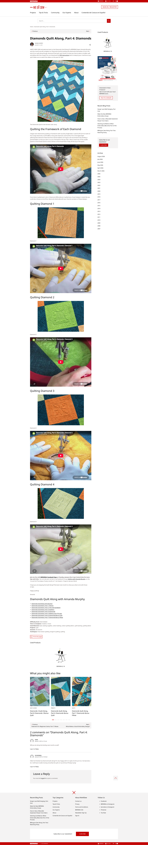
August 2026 (101, 156)
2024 (99, 179)
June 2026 (100, 162)
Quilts (73, 708)
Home (31, 26)
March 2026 (101, 171)
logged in (43, 778)
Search (109, 21)
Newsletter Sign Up (80, 813)
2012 (99, 214)
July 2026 (100, 159)
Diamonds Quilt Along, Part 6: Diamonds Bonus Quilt (47, 615)
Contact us (78, 801)
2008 (99, 226)
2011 (99, 217)
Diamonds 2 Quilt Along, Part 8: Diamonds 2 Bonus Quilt (39, 713)
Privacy (77, 804)
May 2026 (100, 165)
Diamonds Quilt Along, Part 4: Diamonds (43, 611)
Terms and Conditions (81, 807)
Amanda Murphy (39, 43)
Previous (35, 31)
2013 (99, 211)
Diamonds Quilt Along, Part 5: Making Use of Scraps (47, 613)
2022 (99, 185)
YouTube (103, 813)
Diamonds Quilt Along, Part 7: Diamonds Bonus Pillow (47, 617)
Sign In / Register (110, 7)
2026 (99, 174)
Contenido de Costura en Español (93, 12)
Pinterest (103, 810)
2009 (99, 223)
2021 (99, 188)
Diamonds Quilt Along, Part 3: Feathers (43, 609)
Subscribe (103, 145)
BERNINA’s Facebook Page (49, 577)
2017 (99, 200)
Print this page (37, 636)
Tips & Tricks (43, 12)
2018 (99, 197)
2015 (99, 205)
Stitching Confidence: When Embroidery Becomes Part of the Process (107, 125)
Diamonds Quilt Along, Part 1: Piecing (42, 605)
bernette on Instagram (107, 807)
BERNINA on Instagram (107, 804)
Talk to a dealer (106, 98)
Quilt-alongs (33, 708)
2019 (99, 194)
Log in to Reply (34, 749)
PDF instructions (64, 55)
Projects (33, 12)
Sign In (77, 815)
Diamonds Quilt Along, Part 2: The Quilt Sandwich (46, 607)
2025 (99, 177)
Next (87, 31)
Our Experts (67, 12)
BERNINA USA (79, 810)
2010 (99, 220)
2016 (99, 203)
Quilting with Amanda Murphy (76, 579)
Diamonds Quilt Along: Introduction (42, 604)
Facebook (104, 801)
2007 (99, 229)
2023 (99, 182)
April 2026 (100, 168)
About (76, 12)
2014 (99, 208)
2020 (99, 191)
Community (55, 12)
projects (53, 708)
